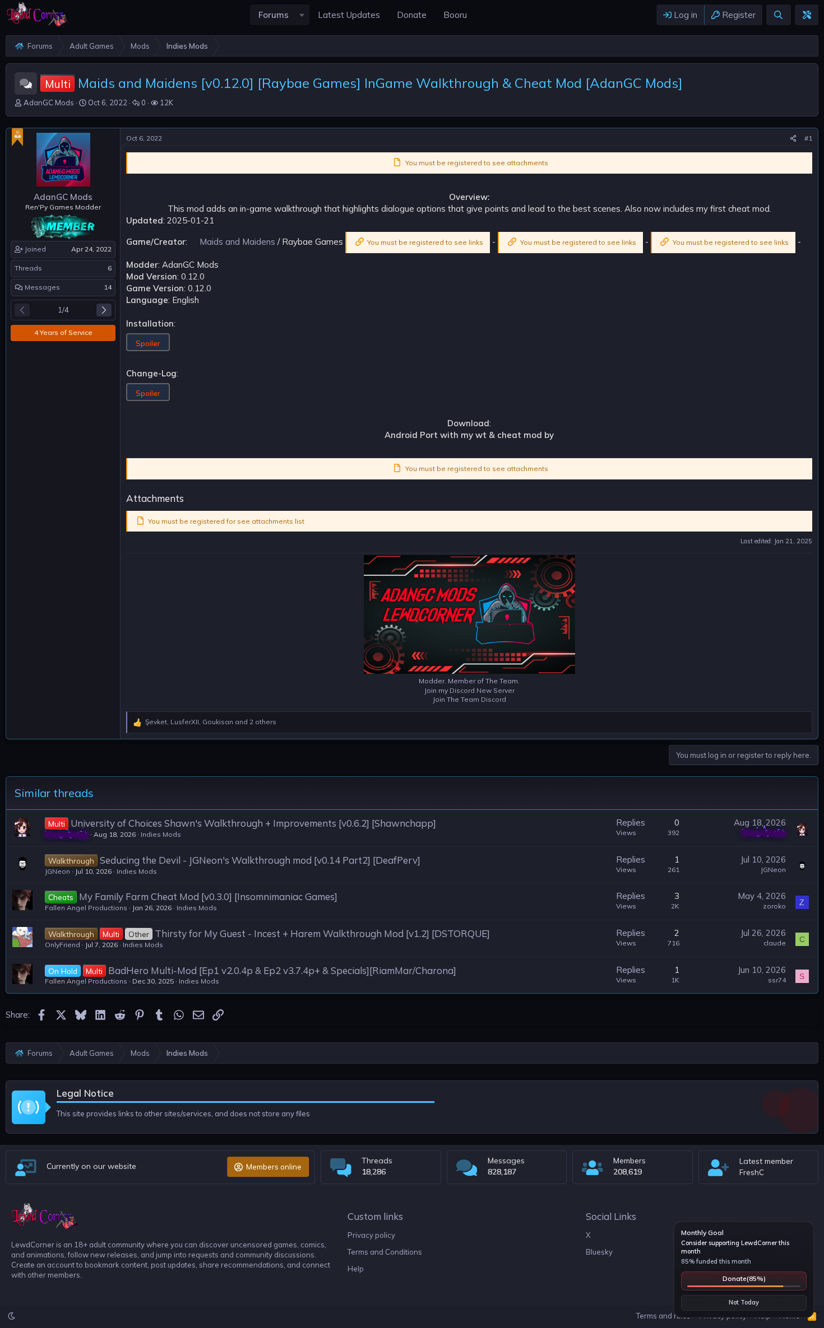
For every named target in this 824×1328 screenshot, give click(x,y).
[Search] (778, 14)
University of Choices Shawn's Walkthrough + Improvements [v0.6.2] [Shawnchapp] (253, 823)
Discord (493, 699)
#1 (808, 138)
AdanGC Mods (49, 102)
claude (774, 943)
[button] (301, 14)
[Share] (793, 138)
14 (108, 287)
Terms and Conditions (385, 1251)
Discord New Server (482, 690)
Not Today (744, 1302)
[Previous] (22, 310)
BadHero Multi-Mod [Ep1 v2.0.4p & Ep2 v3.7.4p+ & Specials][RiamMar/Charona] (282, 970)
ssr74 (777, 980)
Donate (744, 1278)
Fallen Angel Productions (86, 907)
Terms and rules (663, 1315)
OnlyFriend (62, 944)
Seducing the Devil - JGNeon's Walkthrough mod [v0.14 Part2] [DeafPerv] (260, 860)
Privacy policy (371, 1235)
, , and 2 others (210, 721)
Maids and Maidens (237, 241)
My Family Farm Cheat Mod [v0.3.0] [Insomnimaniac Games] (208, 896)
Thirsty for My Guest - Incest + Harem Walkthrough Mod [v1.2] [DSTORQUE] (322, 933)
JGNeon (57, 871)
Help (356, 1268)
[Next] (104, 310)
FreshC (751, 1172)
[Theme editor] (806, 14)
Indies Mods (161, 834)
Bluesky (599, 1251)
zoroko (774, 906)
